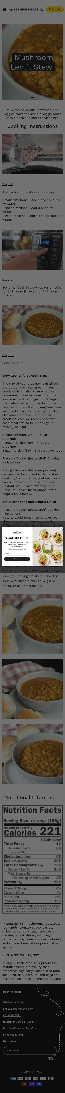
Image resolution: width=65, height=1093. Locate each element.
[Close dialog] (61, 528)
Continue (17, 559)
